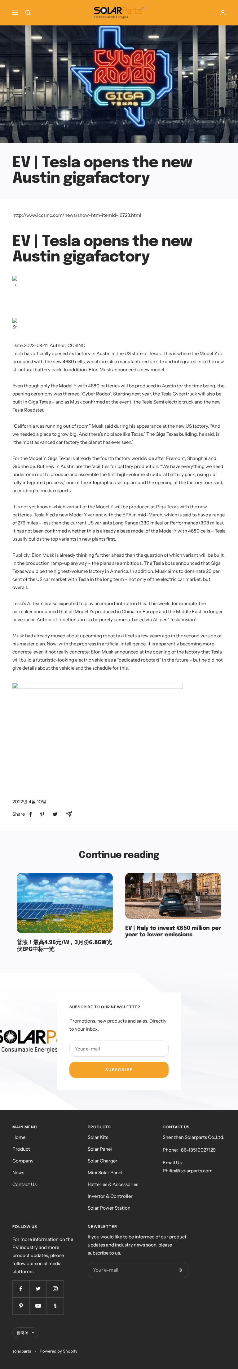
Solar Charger (102, 1161)
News (18, 1172)
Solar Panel (100, 1149)
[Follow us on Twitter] (37, 1288)
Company (22, 1161)
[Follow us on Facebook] (20, 1288)
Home (18, 1137)
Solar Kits (98, 1137)
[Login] (223, 12)
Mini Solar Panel (105, 1172)
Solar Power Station (109, 1208)
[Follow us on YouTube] (37, 1305)
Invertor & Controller (110, 1196)
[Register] (179, 1270)
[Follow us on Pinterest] (20, 1305)
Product (21, 1149)
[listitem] (30, 814)
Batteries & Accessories (113, 1184)
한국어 (22, 1332)
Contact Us (24, 1184)
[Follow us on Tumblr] (55, 1305)
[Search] (28, 13)
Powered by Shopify (58, 1351)
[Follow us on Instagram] (55, 1288)
